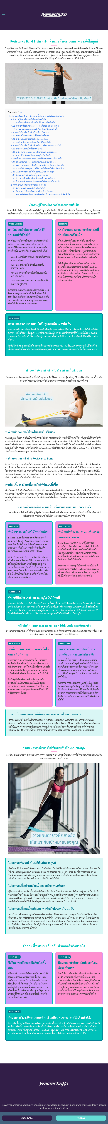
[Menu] (3, 15)
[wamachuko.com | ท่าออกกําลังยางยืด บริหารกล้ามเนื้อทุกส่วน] (54, 15)
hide (20, 112)
